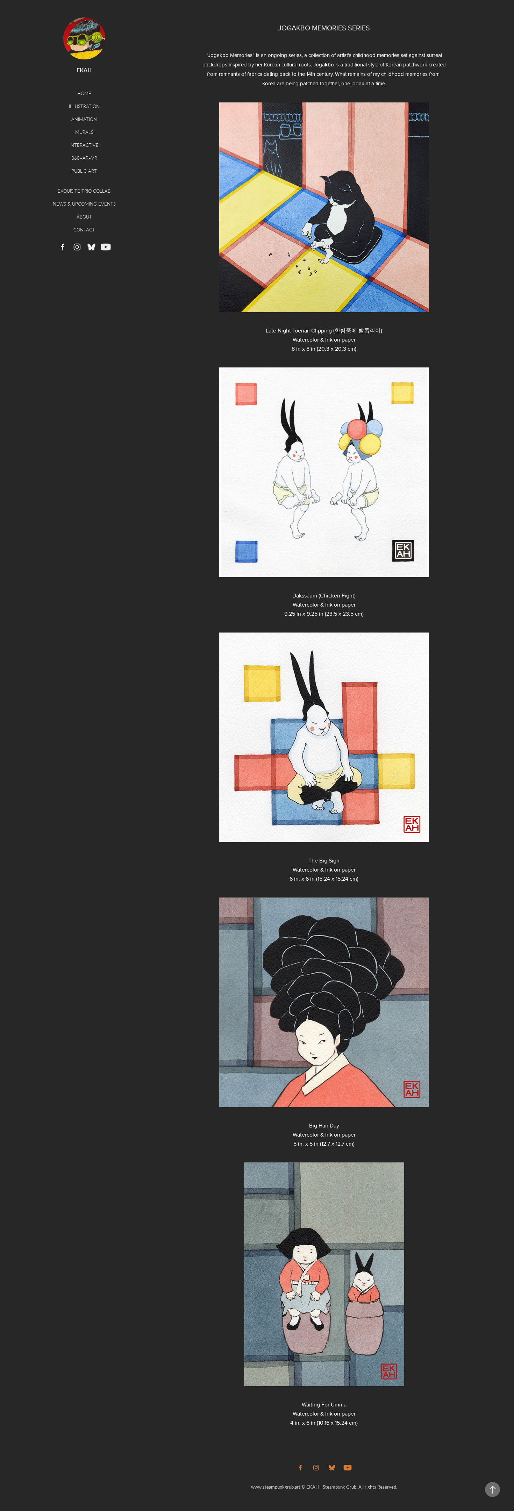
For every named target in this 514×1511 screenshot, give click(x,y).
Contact (84, 229)
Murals (84, 132)
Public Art (84, 171)
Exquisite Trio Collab (84, 191)
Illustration (84, 106)
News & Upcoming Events (84, 204)
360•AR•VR (84, 158)
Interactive (84, 145)
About (84, 217)
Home (84, 93)
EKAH (84, 70)
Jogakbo (323, 64)
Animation (84, 119)
